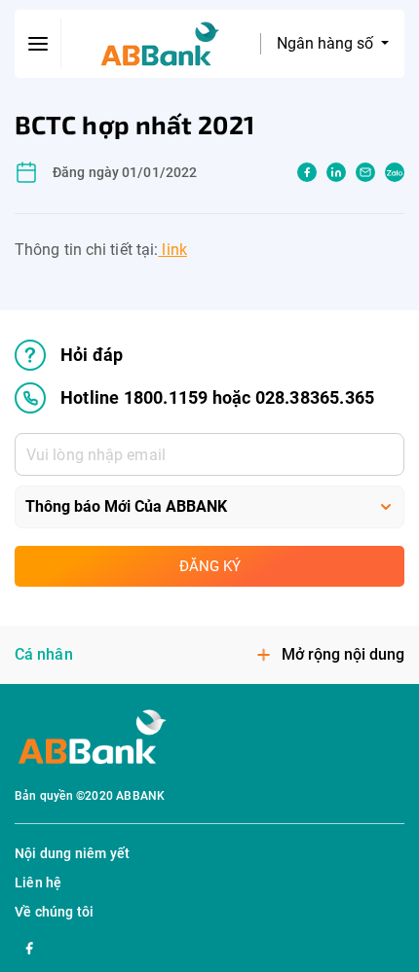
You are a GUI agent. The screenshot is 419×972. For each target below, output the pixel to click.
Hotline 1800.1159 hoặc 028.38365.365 (217, 397)
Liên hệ (38, 882)
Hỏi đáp (91, 354)
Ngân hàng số (327, 43)
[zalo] (394, 172)
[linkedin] (336, 172)
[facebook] (307, 172)
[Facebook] (29, 945)
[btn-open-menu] (38, 43)
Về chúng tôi (54, 911)
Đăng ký (210, 566)
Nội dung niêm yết (72, 853)
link (172, 249)
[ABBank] (160, 44)
